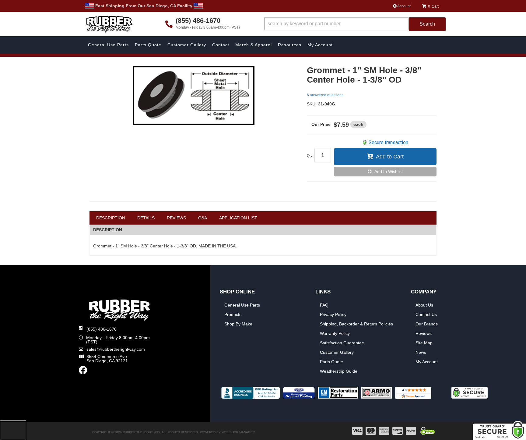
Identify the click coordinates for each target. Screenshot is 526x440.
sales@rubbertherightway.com (115, 349)
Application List (238, 217)
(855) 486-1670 (101, 329)
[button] (355, 24)
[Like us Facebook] (83, 371)
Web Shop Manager (238, 432)
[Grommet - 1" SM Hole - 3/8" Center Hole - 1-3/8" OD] (193, 95)
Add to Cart (390, 157)
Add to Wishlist (388, 171)
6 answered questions (325, 95)
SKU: (312, 103)
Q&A (202, 217)
